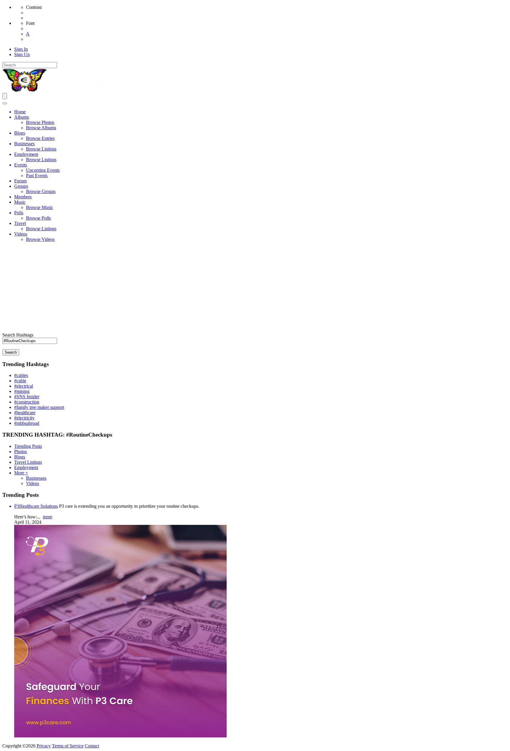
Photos (20, 451)
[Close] (4, 103)
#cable (20, 380)
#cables (21, 375)
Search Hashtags (17, 334)
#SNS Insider (26, 396)
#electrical (23, 385)
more (47, 516)
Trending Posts (28, 446)
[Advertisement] (255, 288)
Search (11, 352)
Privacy (44, 745)
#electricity (24, 417)
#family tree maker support (39, 407)
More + (21, 472)
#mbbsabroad (26, 423)
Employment (26, 467)
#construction (26, 401)
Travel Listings (28, 462)
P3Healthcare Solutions (36, 506)
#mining (22, 391)
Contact (92, 745)
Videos (32, 483)
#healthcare (24, 412)
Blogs (19, 456)
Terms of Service (68, 745)
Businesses (36, 478)
